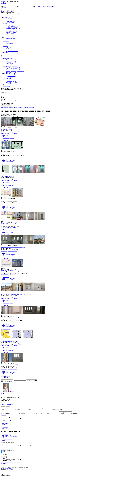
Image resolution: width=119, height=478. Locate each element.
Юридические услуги (11, 36)
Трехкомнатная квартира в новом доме (10, 199)
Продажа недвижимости (12, 26)
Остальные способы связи (7, 11)
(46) (11, 59)
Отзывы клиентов (10, 22)
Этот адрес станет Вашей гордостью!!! (10, 317)
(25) (10, 62)
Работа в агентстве (10, 21)
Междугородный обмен (11, 29)
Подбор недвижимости (11, 27)
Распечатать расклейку (8, 138)
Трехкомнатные (30, 107)
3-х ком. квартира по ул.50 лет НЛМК (9, 364)
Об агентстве (9, 18)
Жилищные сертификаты (12, 32)
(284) (13, 67)
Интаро (11, 469)
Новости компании (6, 453)
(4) (11, 72)
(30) (11, 82)
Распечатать (6, 135)
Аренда (4, 93)
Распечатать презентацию (9, 136)
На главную (3, 468)
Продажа (4, 92)
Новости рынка (9, 43)
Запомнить (34, 6)
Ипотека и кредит (10, 34)
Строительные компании (12, 49)
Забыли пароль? (41, 6)
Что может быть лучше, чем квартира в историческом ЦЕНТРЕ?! (16, 294)
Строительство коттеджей (12, 51)
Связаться (11, 391)
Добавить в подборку (6, 133)
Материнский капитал (11, 31)
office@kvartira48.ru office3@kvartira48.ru (10, 462)
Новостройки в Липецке (20, 107)
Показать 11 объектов (5, 106)
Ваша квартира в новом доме (7, 152)
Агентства (8, 47)
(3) (11, 78)
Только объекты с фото (7, 104)
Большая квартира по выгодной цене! (9, 341)
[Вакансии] (3, 415)
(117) (13, 68)
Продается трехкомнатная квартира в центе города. (13, 247)
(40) (11, 61)
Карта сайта (9, 468)
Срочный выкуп (10, 33)
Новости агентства (10, 44)
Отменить (51, 6)
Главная (2, 107)
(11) (10, 77)
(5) (9, 64)
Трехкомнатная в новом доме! (8, 176)
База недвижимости (9, 107)
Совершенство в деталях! (6, 129)
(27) (13, 69)
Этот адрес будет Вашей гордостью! (9, 223)
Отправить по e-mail (5, 140)
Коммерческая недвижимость (13, 28)
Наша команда (9, 20)
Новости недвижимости (8, 450)
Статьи (7, 42)
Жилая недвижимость (11, 38)
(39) (15, 71)
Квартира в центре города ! (7, 270)
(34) (11, 74)
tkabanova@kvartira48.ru (7, 404)
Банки (7, 48)
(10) (11, 63)
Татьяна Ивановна (5, 394)
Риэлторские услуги (11, 24)
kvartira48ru (3, 463)
